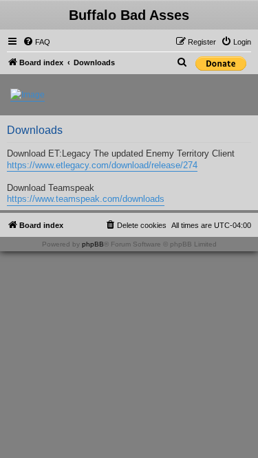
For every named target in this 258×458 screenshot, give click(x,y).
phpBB (93, 244)
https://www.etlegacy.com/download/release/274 (102, 165)
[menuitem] (36, 42)
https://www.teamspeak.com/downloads (85, 199)
